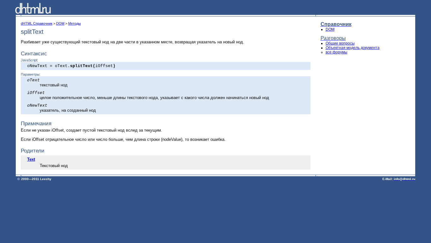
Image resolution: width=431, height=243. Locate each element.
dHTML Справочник (36, 23)
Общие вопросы (340, 43)
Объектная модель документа (353, 48)
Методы (74, 23)
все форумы (336, 52)
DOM (60, 23)
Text (31, 159)
